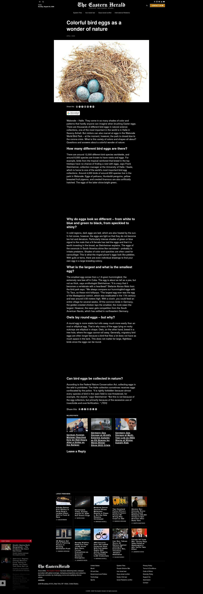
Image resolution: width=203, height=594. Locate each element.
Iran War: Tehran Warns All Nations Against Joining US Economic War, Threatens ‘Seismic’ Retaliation (120, 547)
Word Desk (81, 518)
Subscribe (117, 23)
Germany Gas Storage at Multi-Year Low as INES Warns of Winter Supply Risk (125, 437)
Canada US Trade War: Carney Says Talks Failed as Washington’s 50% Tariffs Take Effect (139, 544)
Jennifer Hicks (82, 560)
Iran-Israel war (121, 571)
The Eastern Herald (53, 571)
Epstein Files (121, 565)
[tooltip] (155, 2)
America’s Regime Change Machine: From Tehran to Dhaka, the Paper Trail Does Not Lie (20, 562)
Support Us (146, 577)
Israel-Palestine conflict (124, 580)
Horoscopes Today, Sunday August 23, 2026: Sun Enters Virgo (82, 512)
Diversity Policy (148, 574)
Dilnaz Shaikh (119, 557)
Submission (147, 580)
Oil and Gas (94, 571)
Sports (93, 580)
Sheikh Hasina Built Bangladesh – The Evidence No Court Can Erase (21, 547)
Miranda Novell (101, 521)
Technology (94, 577)
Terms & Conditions (149, 568)
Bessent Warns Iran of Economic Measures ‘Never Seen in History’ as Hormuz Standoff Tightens (21, 578)
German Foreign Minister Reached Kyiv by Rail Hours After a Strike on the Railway (77, 440)
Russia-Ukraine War (123, 568)
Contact (145, 583)
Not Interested (100, 23)
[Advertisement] (101, 201)
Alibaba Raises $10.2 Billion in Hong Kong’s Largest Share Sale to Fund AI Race (62, 512)
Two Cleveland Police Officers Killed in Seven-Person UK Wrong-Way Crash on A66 (119, 513)
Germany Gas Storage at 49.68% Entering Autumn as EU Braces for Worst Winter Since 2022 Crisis (101, 438)
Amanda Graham (120, 521)
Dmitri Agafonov (139, 523)
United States (95, 565)
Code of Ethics (148, 571)
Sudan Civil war (122, 577)
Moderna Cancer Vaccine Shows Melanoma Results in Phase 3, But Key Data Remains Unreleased (101, 513)
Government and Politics (99, 574)
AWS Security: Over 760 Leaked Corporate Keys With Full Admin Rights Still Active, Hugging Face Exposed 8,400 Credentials (101, 549)
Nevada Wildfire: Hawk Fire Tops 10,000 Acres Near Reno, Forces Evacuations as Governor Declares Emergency (82, 550)
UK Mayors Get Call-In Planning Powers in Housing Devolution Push (63, 544)
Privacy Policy (147, 565)
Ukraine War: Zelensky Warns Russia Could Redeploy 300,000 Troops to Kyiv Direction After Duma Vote (139, 514)
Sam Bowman (62, 519)
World (92, 568)
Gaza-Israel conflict (123, 574)
